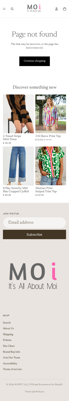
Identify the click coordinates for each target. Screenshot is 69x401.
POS (31, 384)
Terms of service (12, 369)
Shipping (8, 334)
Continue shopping (34, 61)
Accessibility (10, 363)
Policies (7, 340)
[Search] (12, 9)
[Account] (56, 9)
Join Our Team (11, 358)
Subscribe (34, 234)
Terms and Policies (34, 392)
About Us (8, 328)
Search (7, 323)
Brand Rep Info (11, 352)
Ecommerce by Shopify (51, 384)
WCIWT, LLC (21, 384)
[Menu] (4, 9)
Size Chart (9, 346)
